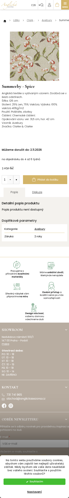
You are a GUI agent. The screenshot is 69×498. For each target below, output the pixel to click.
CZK (34, 5)
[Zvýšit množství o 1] (16, 179)
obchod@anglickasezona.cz (26, 399)
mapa (5, 344)
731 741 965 (14, 395)
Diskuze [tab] (37, 192)
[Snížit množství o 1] (10, 179)
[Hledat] (42, 5)
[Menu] (65, 5)
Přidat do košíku (48, 179)
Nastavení (34, 492)
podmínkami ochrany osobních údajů (23, 455)
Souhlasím (36, 481)
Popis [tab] (14, 192)
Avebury (39, 229)
